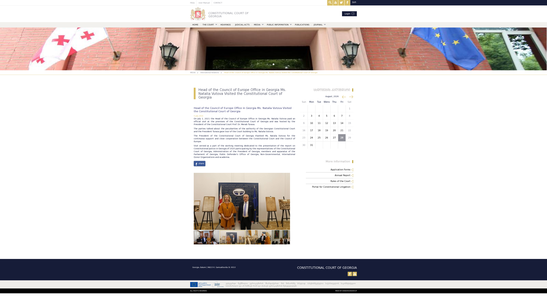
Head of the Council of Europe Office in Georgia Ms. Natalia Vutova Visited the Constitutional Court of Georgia (270, 72)
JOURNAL (318, 25)
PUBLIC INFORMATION (277, 25)
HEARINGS (225, 25)
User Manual (204, 3)
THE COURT (208, 25)
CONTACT (218, 3)
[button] (287, 175)
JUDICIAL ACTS (242, 25)
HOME (195, 25)
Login (347, 14)
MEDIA (257, 25)
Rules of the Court (340, 181)
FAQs (192, 3)
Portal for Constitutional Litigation (331, 187)
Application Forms (341, 169)
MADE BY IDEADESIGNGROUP (346, 291)
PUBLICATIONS (302, 25)
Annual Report (343, 175)
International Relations (209, 72)
